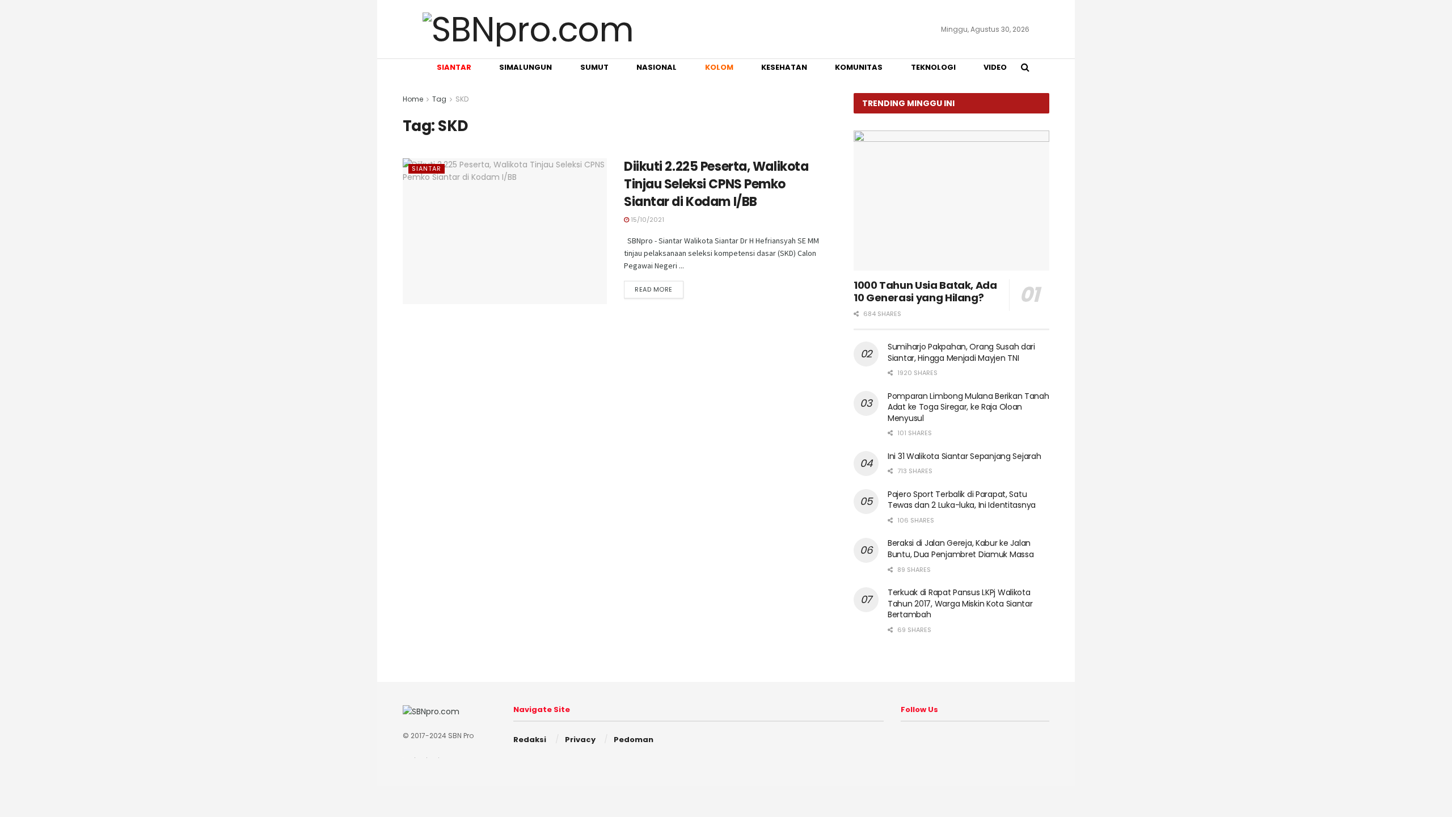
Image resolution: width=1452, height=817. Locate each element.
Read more (654, 289)
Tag (439, 99)
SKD (461, 99)
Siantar (426, 168)
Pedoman (633, 739)
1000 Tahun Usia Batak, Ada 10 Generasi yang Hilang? (925, 291)
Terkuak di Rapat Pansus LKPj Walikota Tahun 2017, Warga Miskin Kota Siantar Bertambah (960, 603)
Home (413, 99)
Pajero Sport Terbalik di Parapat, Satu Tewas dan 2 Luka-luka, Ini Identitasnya (962, 499)
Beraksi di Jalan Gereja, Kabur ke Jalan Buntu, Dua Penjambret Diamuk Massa (960, 548)
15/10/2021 (646, 219)
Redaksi (529, 739)
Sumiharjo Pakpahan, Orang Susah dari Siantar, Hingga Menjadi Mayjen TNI (961, 352)
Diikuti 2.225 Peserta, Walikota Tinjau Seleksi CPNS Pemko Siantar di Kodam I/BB (716, 184)
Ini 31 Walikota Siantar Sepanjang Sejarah (964, 456)
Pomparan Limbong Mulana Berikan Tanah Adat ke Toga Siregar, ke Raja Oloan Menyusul (968, 407)
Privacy (580, 739)
